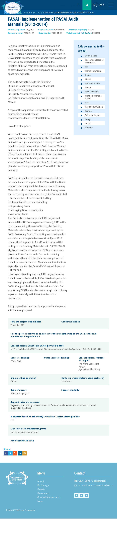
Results (41, 489)
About (40, 481)
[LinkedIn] (86, 495)
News (40, 501)
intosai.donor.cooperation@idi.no (95, 485)
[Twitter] (81, 495)
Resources (43, 493)
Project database (37, 12)
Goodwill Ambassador (48, 497)
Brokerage (43, 485)
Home (25, 12)
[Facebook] (76, 495)
